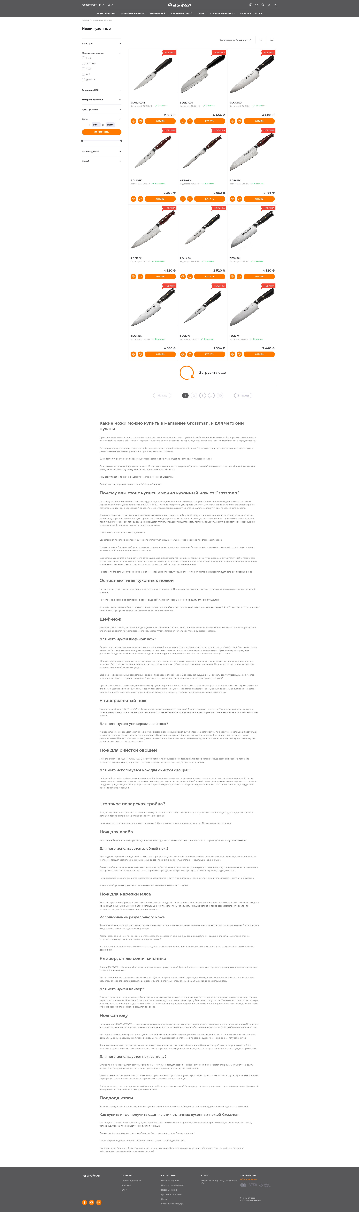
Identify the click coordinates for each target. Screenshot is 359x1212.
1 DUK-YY (185, 336)
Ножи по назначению (172, 1185)
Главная (85, 20)
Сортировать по (227, 40)
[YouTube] (91, 1202)
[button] (133, 121)
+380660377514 (248, 1175)
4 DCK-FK (136, 258)
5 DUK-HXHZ (138, 102)
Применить (101, 132)
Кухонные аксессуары (172, 1203)
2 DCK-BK (136, 336)
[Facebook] (84, 1202)
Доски (164, 1199)
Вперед (243, 395)
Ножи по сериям (170, 1180)
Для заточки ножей (171, 1194)
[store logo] (179, 5)
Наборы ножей (169, 1190)
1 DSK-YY (235, 336)
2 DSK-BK (235, 258)
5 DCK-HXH (236, 102)
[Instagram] (250, 5)
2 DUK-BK (185, 258)
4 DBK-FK (185, 180)
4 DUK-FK (136, 180)
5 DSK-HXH (186, 102)
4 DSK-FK (235, 180)
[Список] (271, 39)
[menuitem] (131, 1180)
